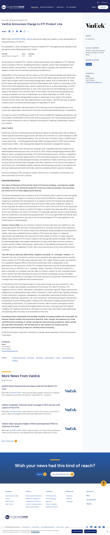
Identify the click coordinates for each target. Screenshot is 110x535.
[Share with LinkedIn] (9, 31)
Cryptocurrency (49, 358)
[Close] (107, 531)
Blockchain (30, 358)
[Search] (98, 2)
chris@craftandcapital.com (10, 351)
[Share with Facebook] (17, 31)
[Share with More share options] (28, 31)
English (88, 64)
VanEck (29, 39)
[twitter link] (87, 527)
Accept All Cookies (90, 531)
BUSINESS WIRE (18, 39)
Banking (15, 361)
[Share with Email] (20, 31)
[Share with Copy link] (24, 31)
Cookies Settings (77, 531)
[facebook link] (99, 527)
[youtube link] (95, 527)
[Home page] (13, 7)
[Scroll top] (104, 483)
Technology (39, 358)
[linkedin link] (91, 527)
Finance (58, 358)
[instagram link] (104, 527)
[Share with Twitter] (13, 31)
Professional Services (19, 358)
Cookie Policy (35, 532)
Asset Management (68, 358)
